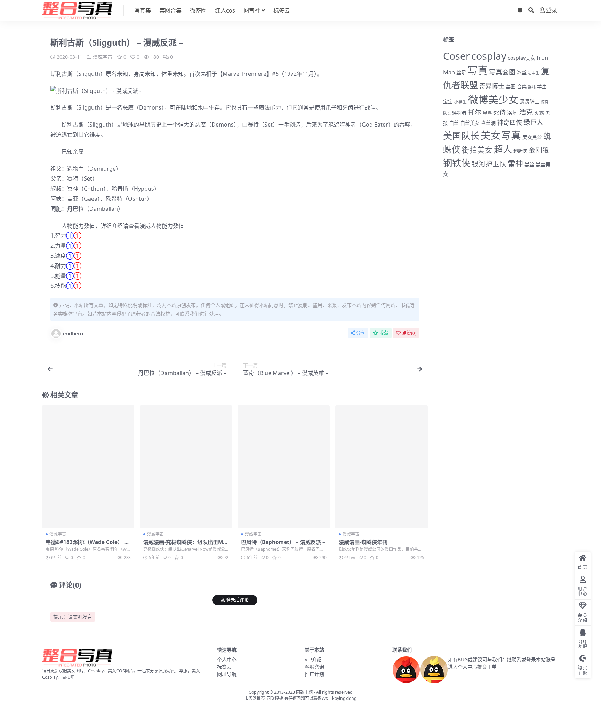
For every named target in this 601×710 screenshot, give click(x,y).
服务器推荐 (254, 698)
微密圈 (198, 10)
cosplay (488, 56)
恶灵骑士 (529, 101)
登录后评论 (237, 600)
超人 (503, 149)
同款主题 (304, 692)
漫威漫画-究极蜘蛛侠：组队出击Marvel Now (186, 545)
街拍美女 (477, 150)
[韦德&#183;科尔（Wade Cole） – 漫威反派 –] (88, 466)
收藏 (383, 333)
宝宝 (448, 101)
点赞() (409, 333)
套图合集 (170, 10)
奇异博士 (491, 86)
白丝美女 (470, 123)
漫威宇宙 (102, 57)
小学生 (460, 101)
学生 (542, 86)
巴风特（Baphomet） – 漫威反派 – (283, 542)
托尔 (474, 112)
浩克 (526, 112)
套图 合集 (516, 86)
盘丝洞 (488, 123)
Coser (456, 56)
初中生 (533, 73)
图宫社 (251, 10)
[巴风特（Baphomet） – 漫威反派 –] (284, 466)
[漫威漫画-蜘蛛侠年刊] (381, 466)
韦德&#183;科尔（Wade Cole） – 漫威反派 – (86, 545)
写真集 (142, 10)
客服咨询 (314, 666)
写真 (477, 71)
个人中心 (227, 659)
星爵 (487, 113)
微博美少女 (493, 99)
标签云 (281, 10)
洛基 (512, 112)
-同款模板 (274, 698)
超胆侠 (520, 151)
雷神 (515, 163)
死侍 (499, 112)
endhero (73, 333)
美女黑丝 (532, 137)
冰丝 (522, 72)
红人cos (225, 10)
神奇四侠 (509, 122)
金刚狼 (538, 150)
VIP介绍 (313, 659)
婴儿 (532, 86)
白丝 (454, 123)
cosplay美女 (521, 58)
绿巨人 (533, 122)
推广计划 (314, 674)
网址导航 (227, 674)
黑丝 (529, 164)
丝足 (461, 72)
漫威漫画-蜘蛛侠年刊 (363, 542)
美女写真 (501, 135)
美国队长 (461, 135)
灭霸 (539, 113)
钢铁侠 (456, 163)
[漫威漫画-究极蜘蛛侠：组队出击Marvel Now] (186, 466)
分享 (360, 333)
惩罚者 (459, 113)
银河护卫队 (489, 163)
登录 (551, 10)
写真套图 (502, 71)
